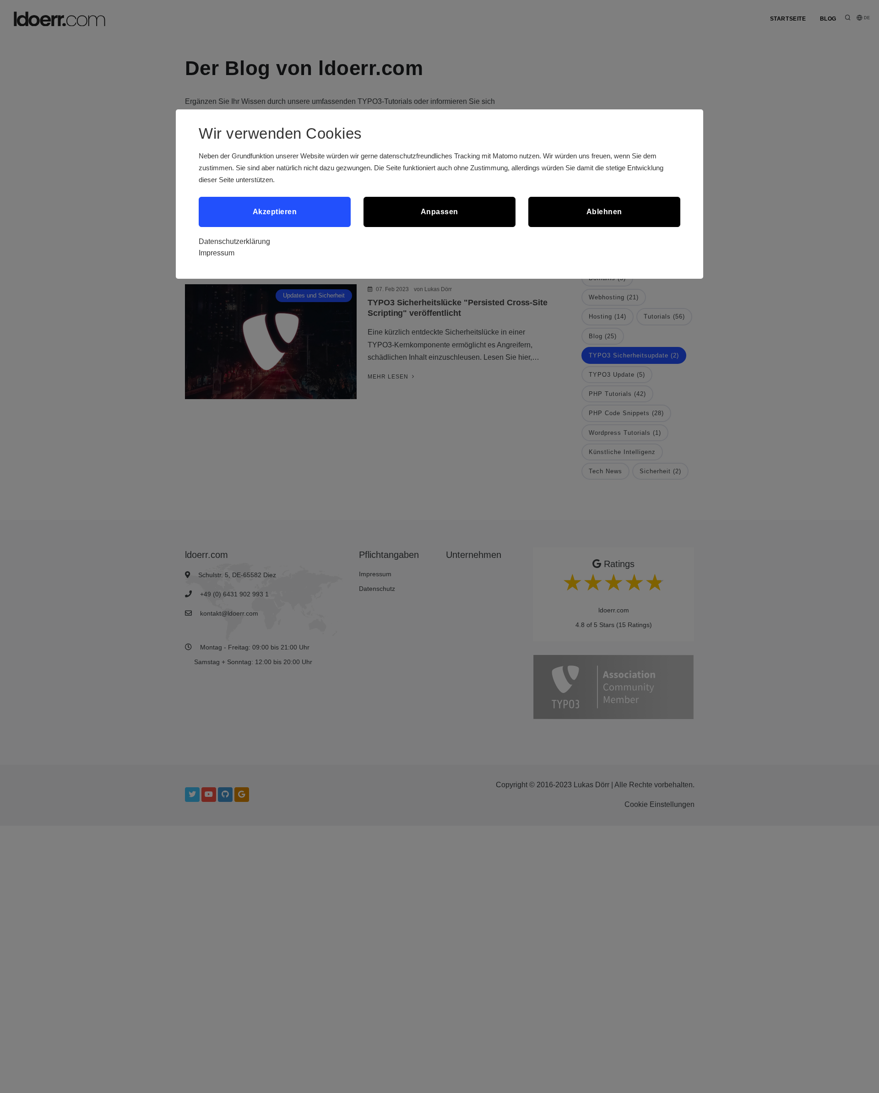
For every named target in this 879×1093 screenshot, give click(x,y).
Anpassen (439, 212)
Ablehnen (604, 212)
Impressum (216, 253)
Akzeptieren (275, 212)
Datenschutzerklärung (234, 241)
